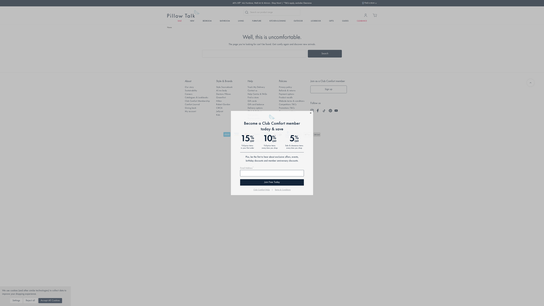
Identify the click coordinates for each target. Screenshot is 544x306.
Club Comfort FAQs (261, 190)
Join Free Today (272, 182)
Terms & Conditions (283, 190)
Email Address (247, 168)
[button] (272, 113)
